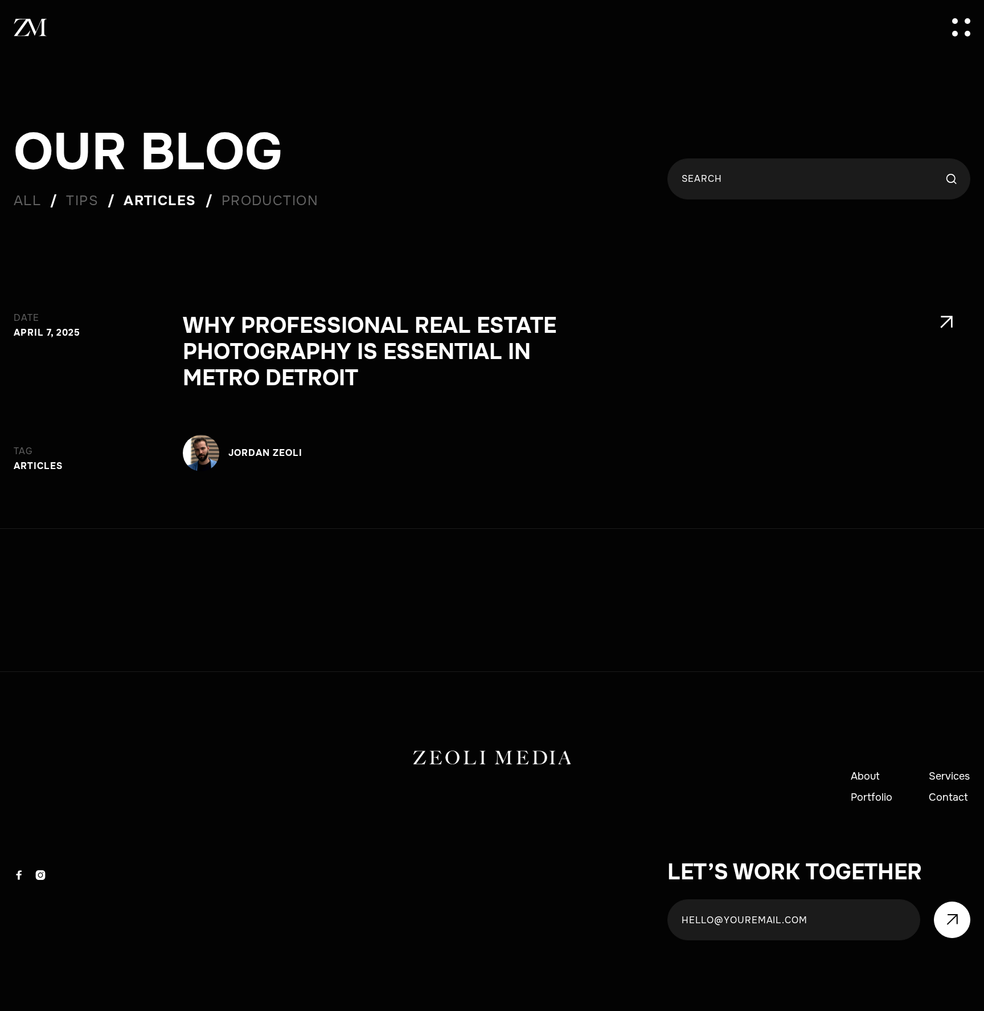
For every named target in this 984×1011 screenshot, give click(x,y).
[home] (31, 27)
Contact (948, 798)
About (865, 776)
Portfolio (871, 798)
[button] (961, 27)
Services (949, 776)
